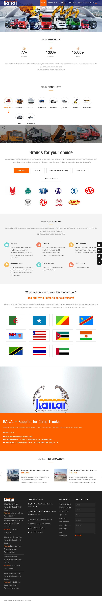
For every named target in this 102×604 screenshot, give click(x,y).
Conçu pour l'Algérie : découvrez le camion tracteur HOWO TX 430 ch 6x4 (46, 470)
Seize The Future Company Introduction (18, 436)
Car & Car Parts (64, 511)
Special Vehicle (64, 522)
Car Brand (38, 171)
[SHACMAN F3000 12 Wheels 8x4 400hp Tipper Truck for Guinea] (38, 134)
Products (51, 3)
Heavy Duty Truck (65, 504)
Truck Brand (21, 171)
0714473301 (11, 552)
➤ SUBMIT (78, 535)
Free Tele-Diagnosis (82, 267)
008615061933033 (13, 588)
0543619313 (11, 516)
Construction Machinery (59, 171)
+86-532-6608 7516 (36, 532)
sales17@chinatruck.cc (37, 528)
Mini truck (62, 518)
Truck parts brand (51, 179)
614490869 (10, 568)
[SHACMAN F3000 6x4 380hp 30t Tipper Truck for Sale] (63, 134)
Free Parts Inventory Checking (53, 267)
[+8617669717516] (99, 244)
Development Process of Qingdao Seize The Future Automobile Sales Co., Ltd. (32, 442)
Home (43, 3)
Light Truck (62, 515)
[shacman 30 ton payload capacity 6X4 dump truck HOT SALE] (13, 134)
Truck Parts (63, 536)
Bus (60, 532)
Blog (80, 3)
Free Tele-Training (49, 270)
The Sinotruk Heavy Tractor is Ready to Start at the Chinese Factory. (28, 439)
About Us (62, 3)
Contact (88, 3)
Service (72, 3)
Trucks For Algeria (65, 508)
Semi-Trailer (63, 529)
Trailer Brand (80, 171)
